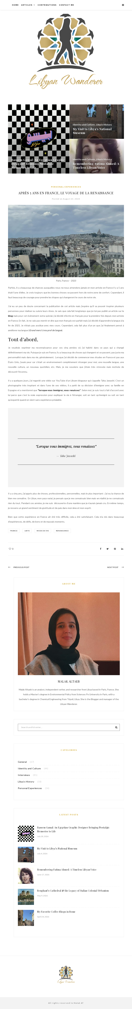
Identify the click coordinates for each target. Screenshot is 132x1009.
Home (15, 5)
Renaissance (62, 531)
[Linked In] (122, 548)
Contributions (47, 5)
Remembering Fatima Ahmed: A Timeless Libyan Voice (67, 869)
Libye (27, 531)
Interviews (24, 775)
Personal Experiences (66, 187)
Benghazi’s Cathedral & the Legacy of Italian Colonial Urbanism (73, 890)
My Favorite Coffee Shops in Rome (56, 911)
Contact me (66, 5)
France (14, 531)
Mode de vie (43, 531)
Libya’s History (26, 781)
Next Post (112, 567)
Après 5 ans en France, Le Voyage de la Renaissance (66, 193)
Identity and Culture (29, 768)
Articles (27, 5)
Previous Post (21, 567)
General (22, 761)
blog (10, 315)
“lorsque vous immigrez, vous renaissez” (59, 390)
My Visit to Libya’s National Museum (57, 848)
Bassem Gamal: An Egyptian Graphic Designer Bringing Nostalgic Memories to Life (73, 829)
